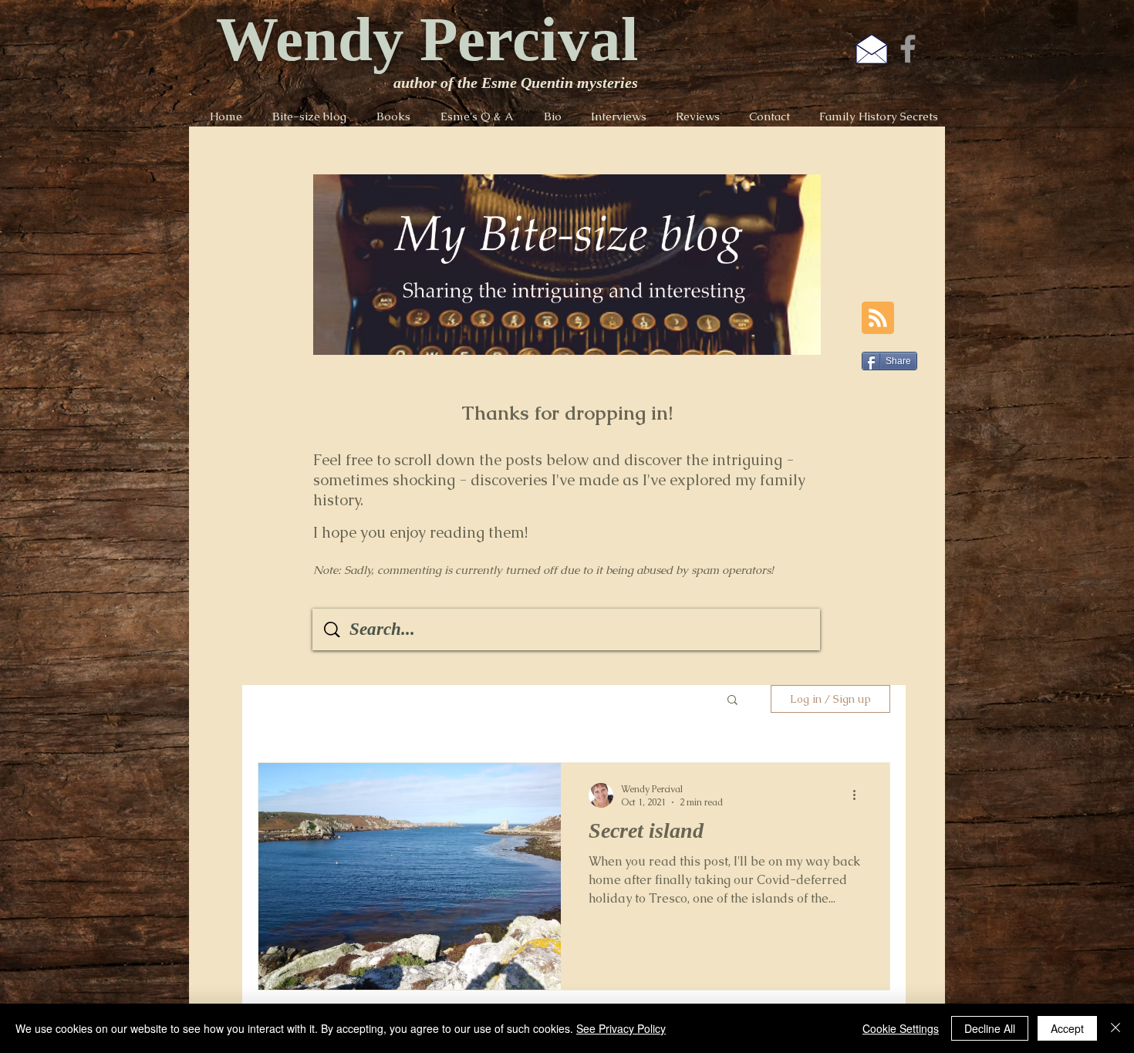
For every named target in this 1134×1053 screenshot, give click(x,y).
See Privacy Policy (621, 1028)
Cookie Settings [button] (900, 1028)
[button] (732, 701)
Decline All (989, 1028)
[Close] (1115, 1028)
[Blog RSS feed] (878, 319)
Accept (1067, 1028)
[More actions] (859, 795)
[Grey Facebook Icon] (907, 48)
